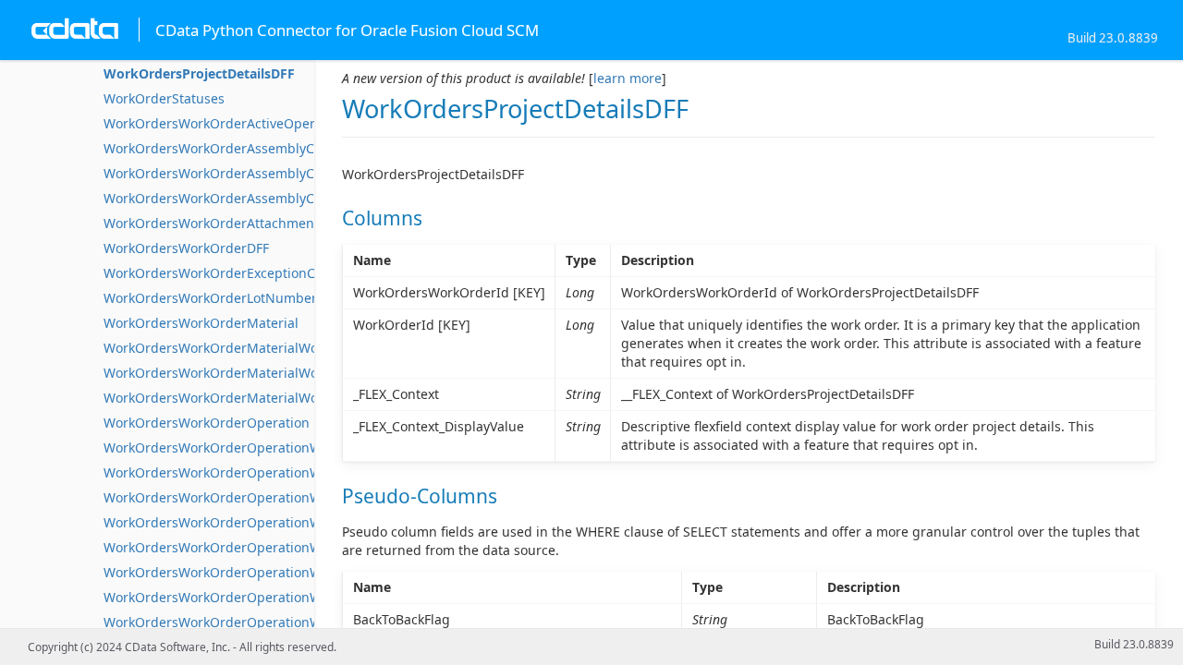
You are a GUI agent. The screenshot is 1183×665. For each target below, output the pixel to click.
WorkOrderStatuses (164, 98)
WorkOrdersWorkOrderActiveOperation (225, 123)
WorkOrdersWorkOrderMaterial (201, 323)
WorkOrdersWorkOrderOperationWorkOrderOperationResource (301, 622)
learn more (627, 78)
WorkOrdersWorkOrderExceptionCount (224, 273)
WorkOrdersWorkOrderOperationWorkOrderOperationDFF (283, 472)
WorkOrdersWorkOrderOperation (207, 422)
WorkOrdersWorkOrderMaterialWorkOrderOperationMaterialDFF (304, 397)
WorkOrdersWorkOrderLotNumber (210, 298)
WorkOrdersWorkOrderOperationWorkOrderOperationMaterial (298, 522)
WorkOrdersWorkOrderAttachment (211, 223)
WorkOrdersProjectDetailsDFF (199, 73)
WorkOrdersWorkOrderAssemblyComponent (241, 148)
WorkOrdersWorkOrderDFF (186, 248)
